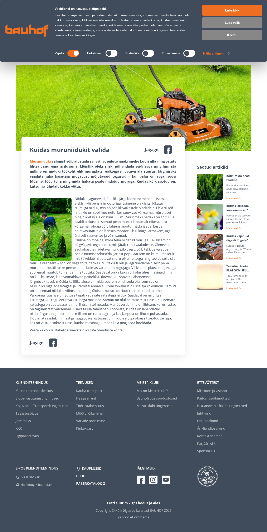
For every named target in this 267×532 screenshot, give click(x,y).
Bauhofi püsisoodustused (157, 398)
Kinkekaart (84, 428)
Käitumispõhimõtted (213, 398)
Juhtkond (204, 413)
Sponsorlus (206, 451)
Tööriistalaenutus (90, 405)
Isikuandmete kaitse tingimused (222, 405)
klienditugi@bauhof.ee (36, 485)
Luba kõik (232, 10)
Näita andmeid (213, 53)
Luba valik (232, 22)
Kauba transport (89, 390)
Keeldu (232, 35)
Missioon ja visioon (212, 390)
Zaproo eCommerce (133, 517)
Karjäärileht (206, 443)
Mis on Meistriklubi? (152, 390)
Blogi (81, 476)
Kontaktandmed (210, 436)
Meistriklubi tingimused (155, 405)
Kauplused (91, 468)
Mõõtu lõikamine (89, 413)
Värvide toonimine (90, 421)
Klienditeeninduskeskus (34, 390)
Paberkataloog (90, 483)
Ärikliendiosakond (211, 428)
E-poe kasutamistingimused (37, 398)
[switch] (111, 53)
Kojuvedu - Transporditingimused (42, 405)
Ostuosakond (207, 421)
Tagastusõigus (27, 413)
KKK (19, 428)
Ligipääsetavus (27, 436)
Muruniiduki (40, 161)
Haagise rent (86, 398)
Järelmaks (23, 421)
